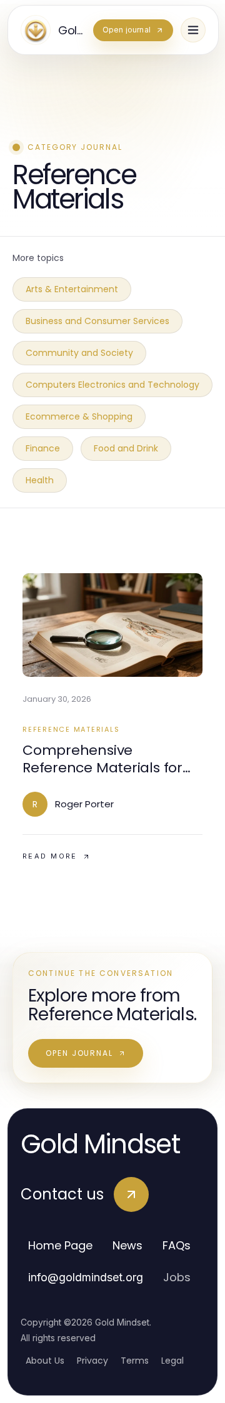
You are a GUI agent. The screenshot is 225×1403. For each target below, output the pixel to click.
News (127, 1245)
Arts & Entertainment (72, 289)
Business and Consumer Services (97, 321)
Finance (43, 448)
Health (40, 480)
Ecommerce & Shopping (79, 416)
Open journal (79, 1053)
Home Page (60, 1245)
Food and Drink (126, 448)
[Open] (193, 29)
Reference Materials (70, 729)
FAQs (176, 1245)
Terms (135, 1360)
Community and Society (79, 353)
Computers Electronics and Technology (112, 384)
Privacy (92, 1360)
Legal (172, 1360)
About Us (45, 1360)
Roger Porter (84, 803)
